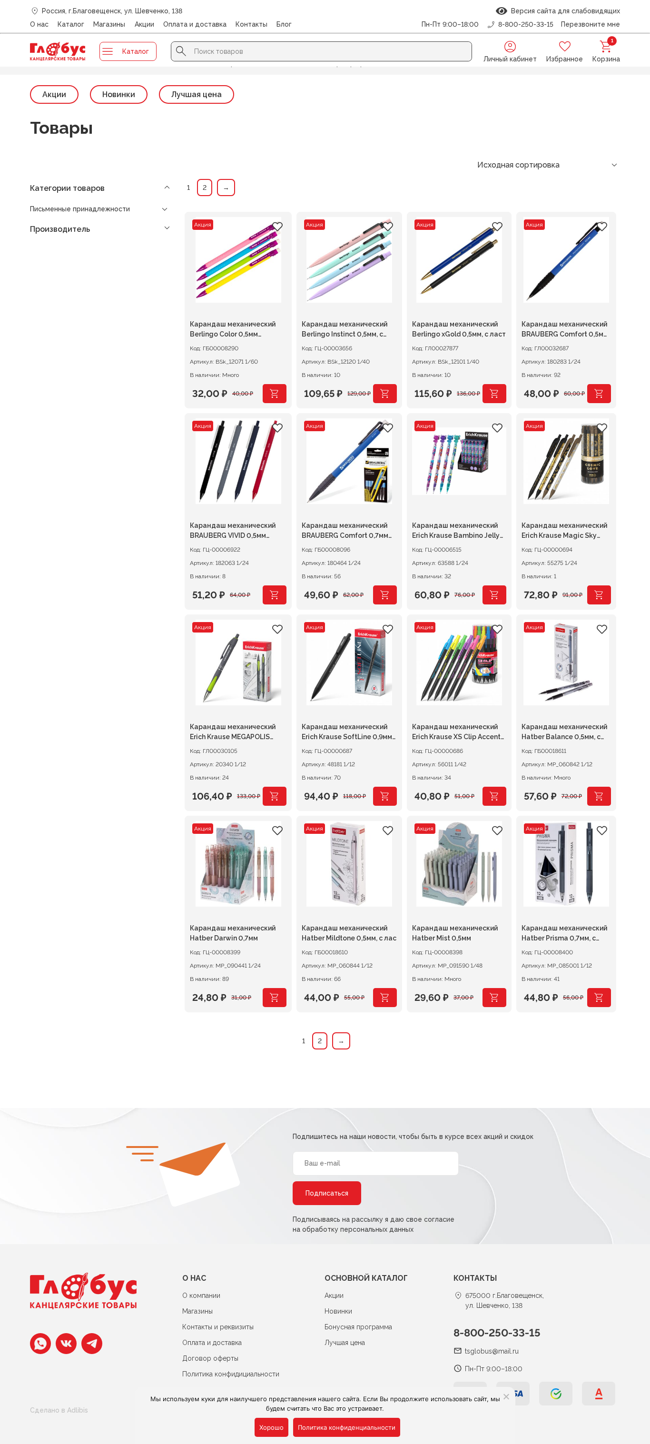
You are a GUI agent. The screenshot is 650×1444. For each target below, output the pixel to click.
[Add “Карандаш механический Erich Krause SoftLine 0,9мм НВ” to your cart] (385, 796)
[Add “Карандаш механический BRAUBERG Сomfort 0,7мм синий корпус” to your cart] (385, 594)
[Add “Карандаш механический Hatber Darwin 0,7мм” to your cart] (274, 997)
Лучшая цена (196, 94)
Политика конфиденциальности (346, 1427)
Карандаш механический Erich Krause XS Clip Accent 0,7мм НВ (456, 733)
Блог (284, 24)
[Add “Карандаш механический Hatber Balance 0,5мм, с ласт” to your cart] (599, 796)
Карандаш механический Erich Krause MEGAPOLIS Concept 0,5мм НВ (233, 733)
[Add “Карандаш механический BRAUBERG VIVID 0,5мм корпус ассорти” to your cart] (274, 594)
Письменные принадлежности (80, 209)
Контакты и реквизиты (218, 1327)
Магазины (109, 24)
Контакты (251, 24)
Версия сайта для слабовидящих (563, 11)
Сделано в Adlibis (59, 1410)
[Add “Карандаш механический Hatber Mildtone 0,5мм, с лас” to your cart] (385, 997)
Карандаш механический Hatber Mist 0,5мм (455, 933)
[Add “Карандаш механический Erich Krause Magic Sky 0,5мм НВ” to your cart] (599, 594)
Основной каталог (366, 1278)
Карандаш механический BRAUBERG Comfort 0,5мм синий (565, 330)
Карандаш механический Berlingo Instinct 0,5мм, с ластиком (344, 330)
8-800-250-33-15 (497, 1332)
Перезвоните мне (590, 24)
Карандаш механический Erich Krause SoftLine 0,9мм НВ (347, 733)
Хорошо (271, 1427)
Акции (144, 24)
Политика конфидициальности (230, 1374)
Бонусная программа (358, 1327)
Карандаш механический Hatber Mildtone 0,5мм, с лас (349, 933)
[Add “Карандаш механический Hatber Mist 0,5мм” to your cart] (494, 997)
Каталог (71, 24)
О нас (39, 24)
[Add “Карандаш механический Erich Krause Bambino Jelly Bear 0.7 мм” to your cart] (494, 594)
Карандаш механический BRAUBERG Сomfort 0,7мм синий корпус (345, 532)
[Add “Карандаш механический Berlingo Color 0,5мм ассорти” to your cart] (274, 393)
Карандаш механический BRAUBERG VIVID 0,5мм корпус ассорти (233, 532)
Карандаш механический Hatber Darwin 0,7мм (233, 933)
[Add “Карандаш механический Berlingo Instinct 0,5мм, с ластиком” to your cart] (385, 393)
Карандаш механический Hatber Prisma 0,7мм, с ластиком (564, 934)
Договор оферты (210, 1358)
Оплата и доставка (195, 24)
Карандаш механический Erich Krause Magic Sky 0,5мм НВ (564, 532)
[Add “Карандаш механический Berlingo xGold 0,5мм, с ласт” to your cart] (494, 393)
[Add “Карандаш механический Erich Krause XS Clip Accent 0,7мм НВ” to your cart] (494, 796)
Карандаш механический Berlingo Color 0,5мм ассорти (233, 330)
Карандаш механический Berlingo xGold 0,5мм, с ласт (459, 329)
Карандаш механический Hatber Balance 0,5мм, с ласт (564, 733)
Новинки (118, 94)
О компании (201, 1295)
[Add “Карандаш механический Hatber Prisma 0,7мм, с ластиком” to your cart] (599, 997)
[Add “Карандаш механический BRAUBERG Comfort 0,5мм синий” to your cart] (599, 393)
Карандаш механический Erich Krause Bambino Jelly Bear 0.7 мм (456, 532)
